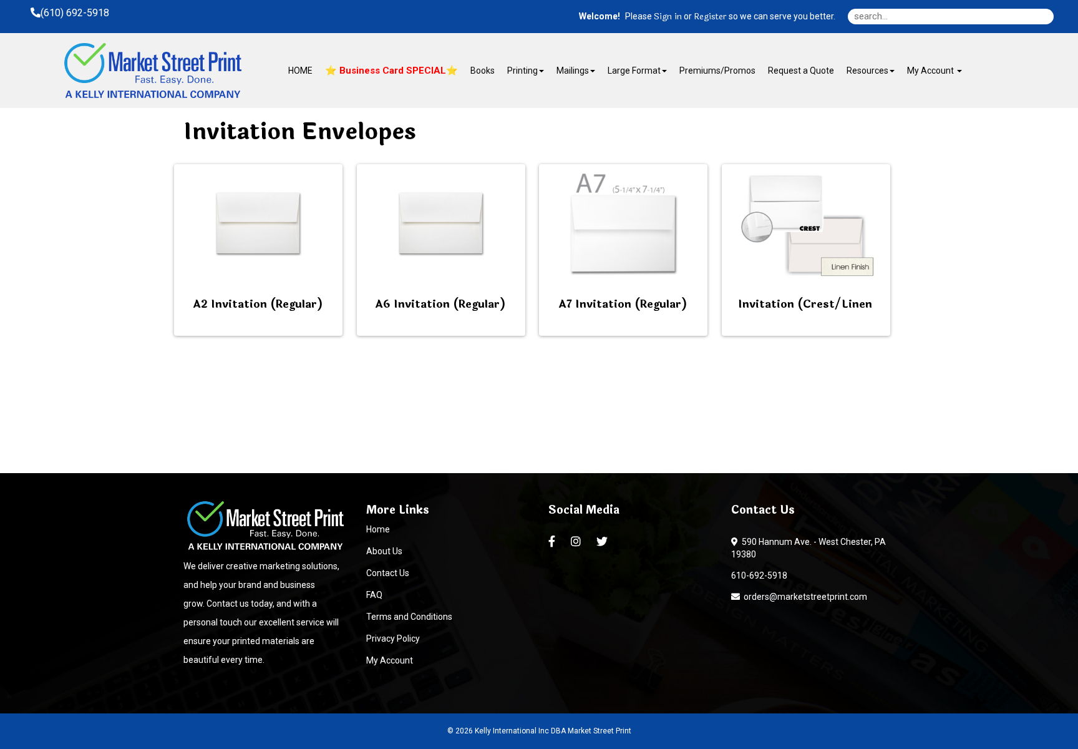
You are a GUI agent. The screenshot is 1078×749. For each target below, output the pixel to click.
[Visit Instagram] (577, 542)
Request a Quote (801, 71)
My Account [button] (931, 71)
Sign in (668, 17)
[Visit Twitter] (603, 542)
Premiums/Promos (717, 71)
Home (378, 529)
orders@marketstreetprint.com (803, 597)
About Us (384, 551)
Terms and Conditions (409, 617)
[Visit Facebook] (553, 542)
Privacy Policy (393, 639)
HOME (300, 71)
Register (710, 17)
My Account (389, 660)
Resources (867, 71)
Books (482, 71)
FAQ (374, 595)
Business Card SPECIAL (391, 70)
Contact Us (387, 573)
